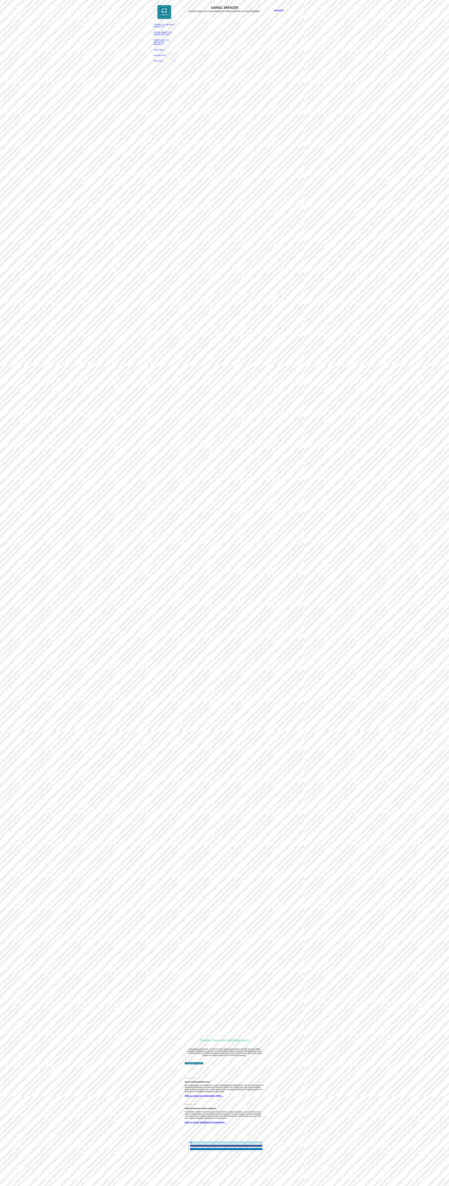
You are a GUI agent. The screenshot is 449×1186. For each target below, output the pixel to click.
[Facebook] (190, 1146)
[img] (164, 12)
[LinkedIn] (191, 1149)
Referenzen (160, 55)
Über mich (159, 50)
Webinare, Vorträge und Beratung (161, 42)
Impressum (278, 10)
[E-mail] (191, 1142)
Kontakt (158, 61)
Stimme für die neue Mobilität (164, 26)
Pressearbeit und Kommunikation (163, 33)
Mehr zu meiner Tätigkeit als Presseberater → (206, 1122)
